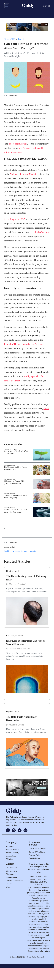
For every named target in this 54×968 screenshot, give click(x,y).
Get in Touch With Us (37, 849)
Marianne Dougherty (17, 584)
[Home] (28, 5)
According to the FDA (14, 219)
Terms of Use (33, 869)
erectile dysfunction (39, 232)
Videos (9, 884)
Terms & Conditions (37, 852)
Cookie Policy (34, 858)
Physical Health (12, 571)
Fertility (21, 39)
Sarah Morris (13, 95)
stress (46, 408)
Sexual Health (11, 868)
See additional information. (39, 951)
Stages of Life (9, 39)
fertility (7, 551)
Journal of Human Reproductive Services (23, 344)
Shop (8, 887)
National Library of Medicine (24, 174)
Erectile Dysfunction (9, 465)
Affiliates (9, 859)
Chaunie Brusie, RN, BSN (20, 649)
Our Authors (11, 856)
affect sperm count (17, 143)
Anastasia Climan (16, 725)
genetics (33, 551)
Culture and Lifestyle (14, 880)
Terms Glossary (12, 853)
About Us (10, 846)
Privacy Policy (34, 855)
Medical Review (12, 849)
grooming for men (20, 551)
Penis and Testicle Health (10, 449)
